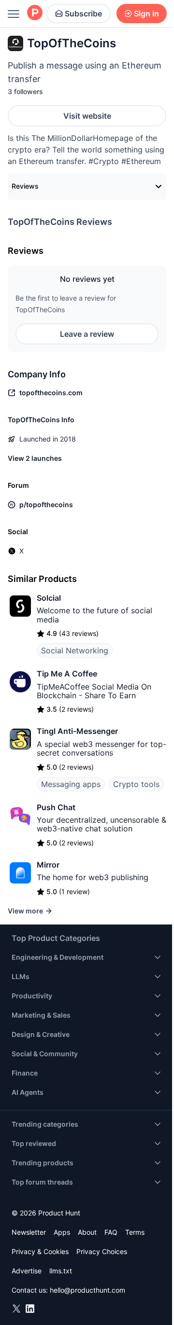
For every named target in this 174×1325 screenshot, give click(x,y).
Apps (62, 1232)
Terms (135, 1232)
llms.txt (60, 1271)
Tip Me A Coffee (67, 673)
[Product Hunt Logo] (35, 13)
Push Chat (56, 807)
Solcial (49, 598)
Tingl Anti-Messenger (77, 731)
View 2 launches (35, 458)
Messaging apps (71, 784)
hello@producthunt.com (87, 1290)
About (87, 1232)
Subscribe (83, 13)
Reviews (25, 186)
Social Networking (74, 650)
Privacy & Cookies (40, 1251)
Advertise (27, 1271)
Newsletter (29, 1232)
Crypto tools (136, 784)
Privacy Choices (101, 1251)
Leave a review (87, 334)
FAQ (110, 1232)
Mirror (48, 865)
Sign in (146, 13)
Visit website (87, 116)
